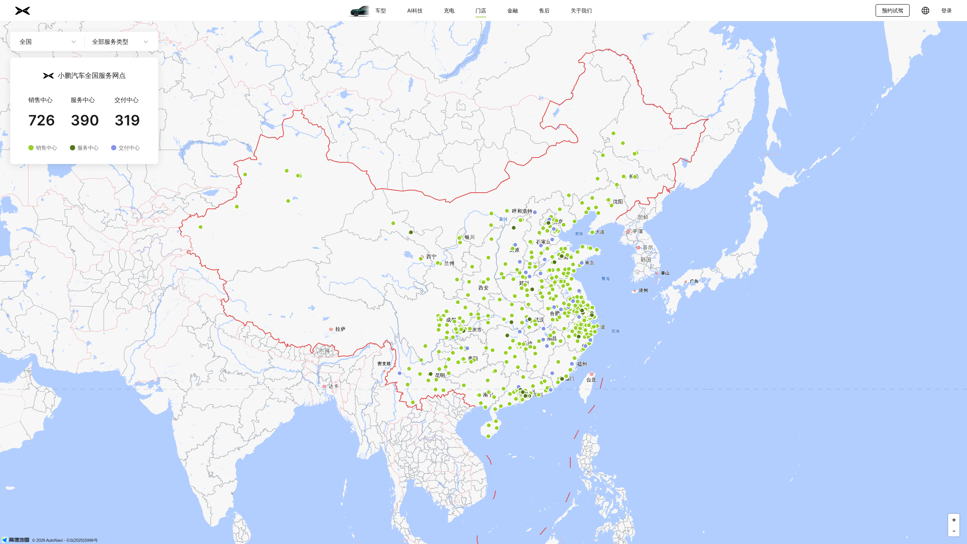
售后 (544, 10)
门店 (481, 10)
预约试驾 (892, 10)
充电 (449, 10)
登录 (946, 10)
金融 (512, 10)
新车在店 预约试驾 (125, 185)
